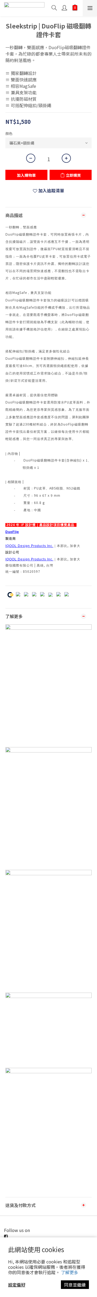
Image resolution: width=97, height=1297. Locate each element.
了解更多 (69, 1272)
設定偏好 (16, 1284)
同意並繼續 (75, 1284)
